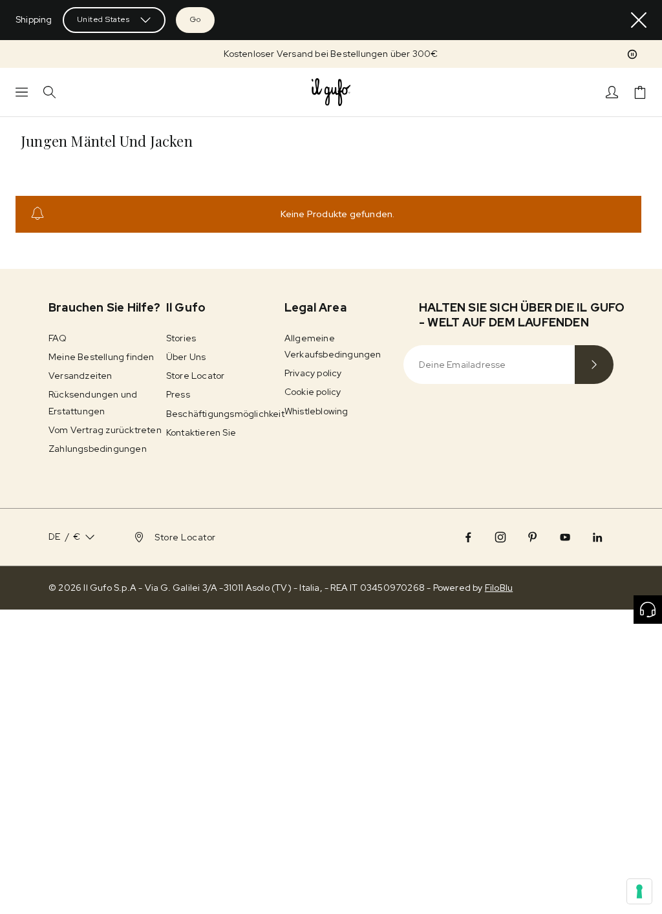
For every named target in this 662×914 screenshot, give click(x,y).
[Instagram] (500, 537)
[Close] (638, 20)
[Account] (612, 92)
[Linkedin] (597, 537)
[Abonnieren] (594, 364)
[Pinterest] (533, 537)
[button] (632, 54)
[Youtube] (565, 537)
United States (103, 19)
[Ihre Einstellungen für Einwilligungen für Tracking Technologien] (639, 891)
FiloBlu (499, 587)
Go (195, 19)
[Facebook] (468, 537)
